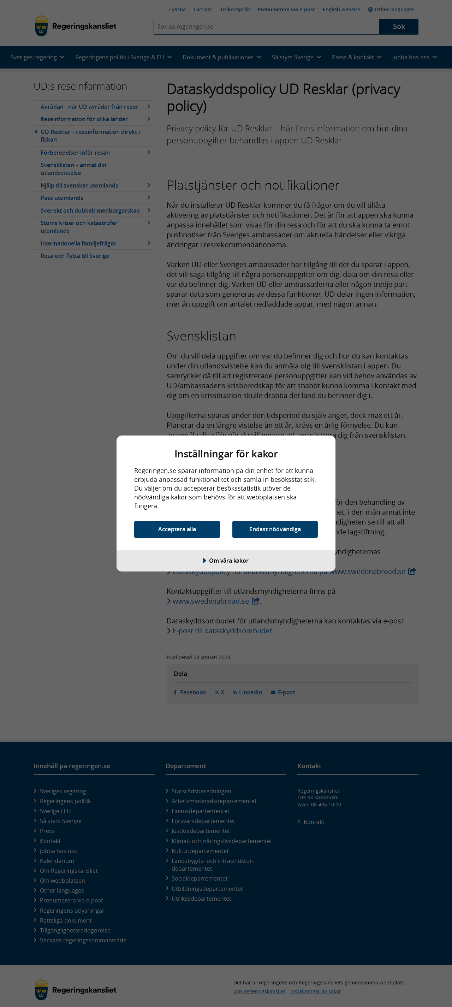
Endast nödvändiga (275, 529)
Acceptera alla (177, 529)
